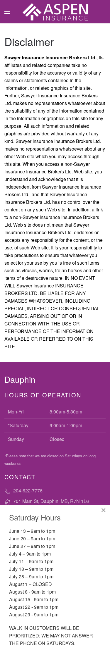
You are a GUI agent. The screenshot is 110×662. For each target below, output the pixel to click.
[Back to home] (55, 11)
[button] (7, 11)
